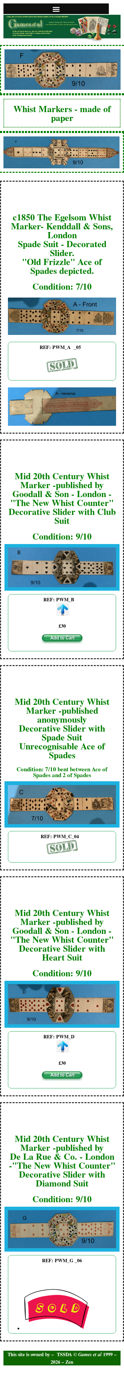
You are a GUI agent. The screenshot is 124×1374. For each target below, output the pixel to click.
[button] (56, 9)
